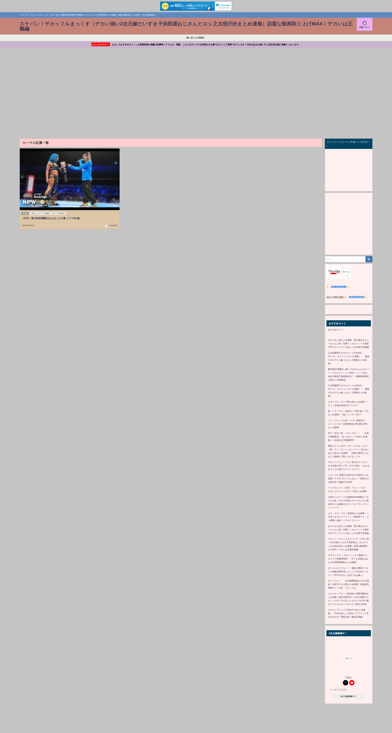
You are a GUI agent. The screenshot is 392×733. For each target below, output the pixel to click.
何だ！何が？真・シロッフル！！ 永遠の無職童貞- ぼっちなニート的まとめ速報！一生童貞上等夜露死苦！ (348, 436)
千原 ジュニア (36, 213)
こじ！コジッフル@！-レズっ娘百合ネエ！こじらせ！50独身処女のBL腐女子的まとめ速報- (347, 423)
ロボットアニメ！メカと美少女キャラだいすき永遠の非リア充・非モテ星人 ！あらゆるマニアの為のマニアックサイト (348, 465)
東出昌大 (61, 213)
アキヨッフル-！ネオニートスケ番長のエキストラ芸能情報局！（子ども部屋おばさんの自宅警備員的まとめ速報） (348, 558)
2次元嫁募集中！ (348, 696)
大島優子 (47, 213)
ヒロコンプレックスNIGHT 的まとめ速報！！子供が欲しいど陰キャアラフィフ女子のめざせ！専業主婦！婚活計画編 (348, 613)
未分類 (25, 213)
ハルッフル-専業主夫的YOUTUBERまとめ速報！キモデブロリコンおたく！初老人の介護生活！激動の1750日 (348, 478)
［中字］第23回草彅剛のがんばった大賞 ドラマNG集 (50, 218)
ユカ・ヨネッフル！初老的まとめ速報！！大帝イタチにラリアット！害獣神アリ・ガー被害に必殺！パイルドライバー (348, 516)
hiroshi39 (113, 225)
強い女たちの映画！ (196, 38)
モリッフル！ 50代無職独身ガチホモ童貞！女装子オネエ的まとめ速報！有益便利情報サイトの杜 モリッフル (348, 584)
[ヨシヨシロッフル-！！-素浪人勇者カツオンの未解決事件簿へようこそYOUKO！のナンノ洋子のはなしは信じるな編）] (348, 571)
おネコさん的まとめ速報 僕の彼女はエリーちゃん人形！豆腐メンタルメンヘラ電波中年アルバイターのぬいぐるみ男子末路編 (348, 343)
